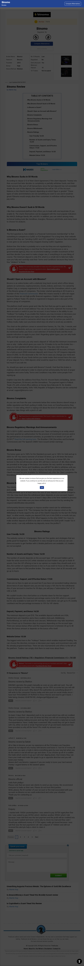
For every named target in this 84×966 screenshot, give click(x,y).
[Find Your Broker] (73, 4)
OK (42, 487)
